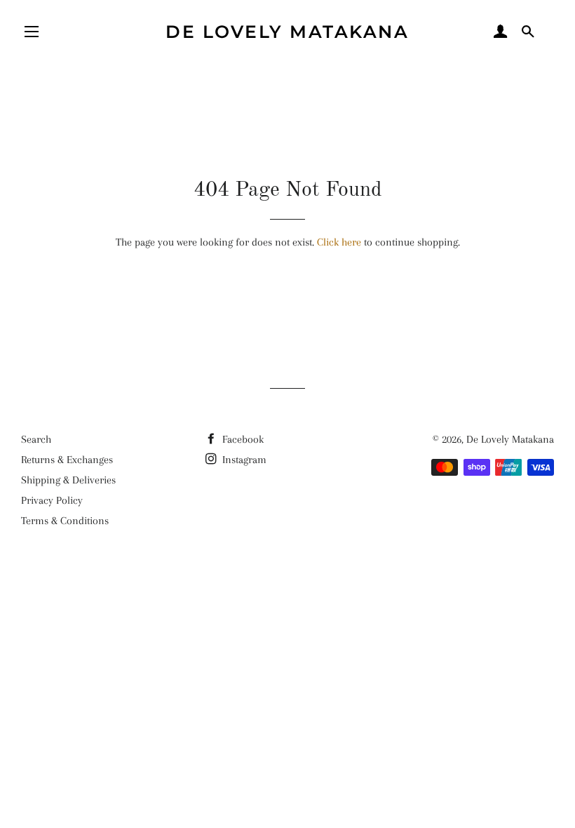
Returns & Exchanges (67, 459)
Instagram (242, 459)
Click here (339, 242)
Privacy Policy (52, 500)
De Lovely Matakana (287, 31)
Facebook (241, 439)
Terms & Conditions (65, 520)
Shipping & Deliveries (68, 480)
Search (36, 439)
